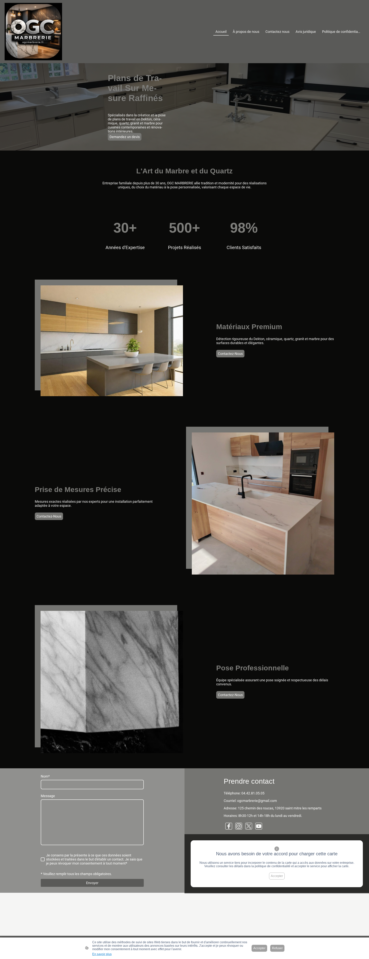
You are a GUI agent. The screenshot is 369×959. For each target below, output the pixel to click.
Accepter (277, 876)
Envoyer (92, 883)
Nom (45, 776)
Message (48, 796)
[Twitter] (248, 826)
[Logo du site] (33, 31)
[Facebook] (228, 826)
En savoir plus (102, 954)
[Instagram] (238, 826)
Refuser (277, 948)
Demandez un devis (125, 137)
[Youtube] (258, 826)
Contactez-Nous (230, 354)
